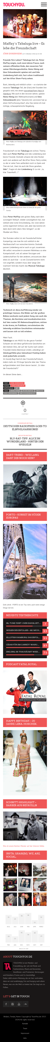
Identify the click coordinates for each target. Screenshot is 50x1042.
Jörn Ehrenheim (12, 54)
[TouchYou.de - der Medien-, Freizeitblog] (14, 4)
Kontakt (25, 1023)
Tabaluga (39, 391)
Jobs (25, 1038)
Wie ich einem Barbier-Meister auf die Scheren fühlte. (23, 846)
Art (17, 388)
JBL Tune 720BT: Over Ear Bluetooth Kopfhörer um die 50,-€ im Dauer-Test (25, 623)
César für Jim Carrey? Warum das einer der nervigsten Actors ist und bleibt (25, 645)
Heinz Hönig (16, 391)
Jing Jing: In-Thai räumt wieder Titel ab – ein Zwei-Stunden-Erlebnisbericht (25, 652)
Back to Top (23, 949)
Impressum (25, 1033)
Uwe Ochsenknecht (27, 393)
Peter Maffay (28, 391)
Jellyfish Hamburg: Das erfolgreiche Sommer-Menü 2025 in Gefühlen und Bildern (25, 637)
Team (25, 1028)
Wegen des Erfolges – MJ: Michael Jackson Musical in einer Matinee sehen (25, 630)
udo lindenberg (10, 393)
